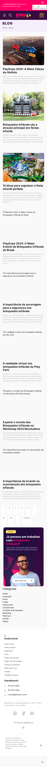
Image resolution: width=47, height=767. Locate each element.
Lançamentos (8, 607)
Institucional (8, 605)
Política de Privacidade (13, 661)
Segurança (8, 651)
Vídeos (5, 621)
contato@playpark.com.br (17, 695)
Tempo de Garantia (11, 658)
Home (5, 28)
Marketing (7, 613)
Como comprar (10, 647)
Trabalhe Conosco (11, 675)
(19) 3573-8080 (14, 686)
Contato (7, 672)
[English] (35, 7)
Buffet (5, 594)
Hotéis (5, 602)
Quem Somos (9, 644)
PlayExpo (7, 616)
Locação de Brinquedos (13, 610)
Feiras (5, 599)
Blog (11, 28)
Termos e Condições (12, 665)
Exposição (7, 596)
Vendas (6, 618)
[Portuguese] (42, 7)
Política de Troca (10, 668)
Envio (6, 654)
